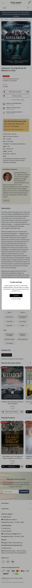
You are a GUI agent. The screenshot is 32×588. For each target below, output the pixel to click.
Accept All (16, 295)
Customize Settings (16, 298)
